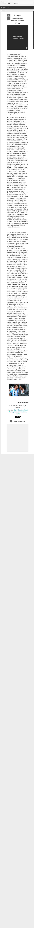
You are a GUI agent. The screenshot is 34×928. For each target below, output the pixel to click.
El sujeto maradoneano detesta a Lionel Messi (17, 19)
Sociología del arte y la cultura (17, 412)
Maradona (20, 410)
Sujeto (18, 414)
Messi (26, 410)
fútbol (15, 410)
